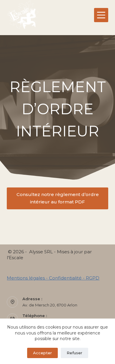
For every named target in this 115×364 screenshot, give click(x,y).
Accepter (42, 352)
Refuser (74, 352)
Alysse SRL (41, 251)
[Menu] (101, 15)
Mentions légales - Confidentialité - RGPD (53, 278)
